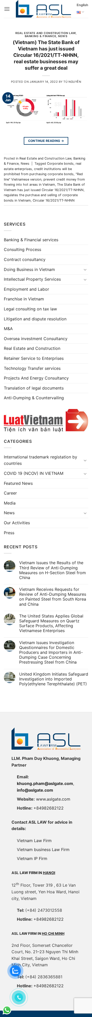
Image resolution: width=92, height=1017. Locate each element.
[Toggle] (85, 269)
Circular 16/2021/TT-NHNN (54, 200)
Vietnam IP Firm (32, 858)
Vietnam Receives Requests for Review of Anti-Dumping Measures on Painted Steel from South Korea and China (52, 597)
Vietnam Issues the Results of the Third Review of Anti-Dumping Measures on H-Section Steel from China (52, 570)
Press (9, 532)
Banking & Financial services (31, 239)
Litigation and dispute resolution (35, 318)
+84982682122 (48, 808)
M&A (8, 328)
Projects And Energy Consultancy (36, 378)
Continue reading (46, 141)
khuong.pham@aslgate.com (45, 783)
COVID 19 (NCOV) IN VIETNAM (33, 473)
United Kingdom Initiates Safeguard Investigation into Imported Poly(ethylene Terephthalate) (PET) (53, 679)
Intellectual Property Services (32, 279)
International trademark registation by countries (40, 460)
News (62, 36)
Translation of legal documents (34, 388)
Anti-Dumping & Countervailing (34, 397)
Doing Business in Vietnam (29, 269)
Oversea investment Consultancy (35, 338)
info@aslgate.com (35, 790)
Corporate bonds (60, 163)
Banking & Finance (40, 36)
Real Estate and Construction (32, 348)
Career (10, 493)
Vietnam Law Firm (34, 840)
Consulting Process (22, 249)
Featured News (18, 483)
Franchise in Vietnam (24, 298)
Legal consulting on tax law (30, 308)
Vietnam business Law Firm (43, 849)
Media (10, 503)
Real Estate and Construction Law (45, 33)
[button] (7, 9)
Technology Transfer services (32, 368)
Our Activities (17, 522)
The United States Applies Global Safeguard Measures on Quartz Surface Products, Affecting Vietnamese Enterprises (51, 623)
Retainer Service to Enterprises (34, 358)
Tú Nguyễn (72, 81)
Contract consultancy (24, 259)
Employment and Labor (26, 289)
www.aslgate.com (53, 799)
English (82, 5)
